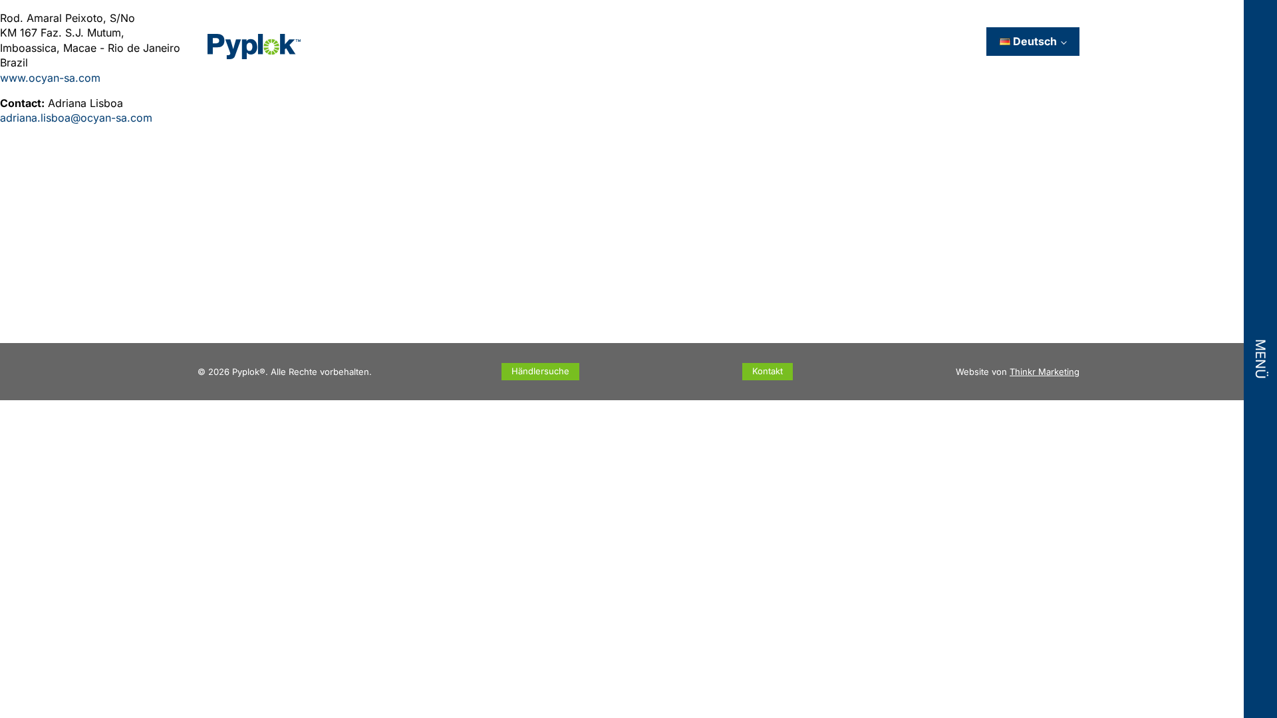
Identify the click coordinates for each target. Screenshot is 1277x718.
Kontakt (767, 371)
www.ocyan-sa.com (50, 77)
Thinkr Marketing (1044, 371)
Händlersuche (540, 371)
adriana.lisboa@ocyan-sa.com (76, 117)
